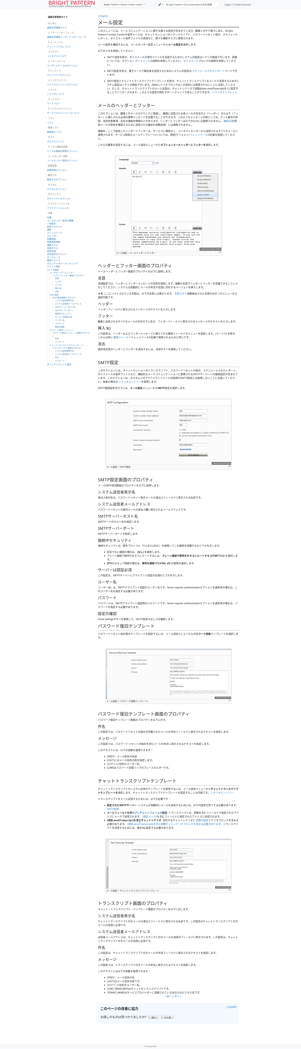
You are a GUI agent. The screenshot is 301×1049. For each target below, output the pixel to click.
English (103, 16)
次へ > (177, 996)
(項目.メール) (149, 816)
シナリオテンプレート (224, 92)
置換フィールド (122, 337)
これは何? (231, 1007)
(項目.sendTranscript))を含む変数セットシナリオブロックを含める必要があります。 (175, 824)
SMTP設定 (113, 809)
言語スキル (180, 293)
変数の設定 (202, 820)
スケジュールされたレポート (208, 71)
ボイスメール (142, 61)
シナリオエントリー (130, 381)
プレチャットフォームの (148, 812)
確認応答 (229, 121)
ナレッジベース (198, 134)
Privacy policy (151, 1046)
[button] (154, 1016)
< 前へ (168, 996)
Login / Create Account (237, 4)
